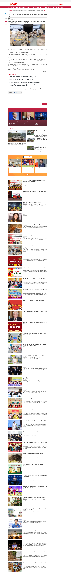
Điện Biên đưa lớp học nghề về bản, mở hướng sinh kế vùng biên (34, 279)
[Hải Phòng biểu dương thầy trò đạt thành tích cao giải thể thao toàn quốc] (15, 239)
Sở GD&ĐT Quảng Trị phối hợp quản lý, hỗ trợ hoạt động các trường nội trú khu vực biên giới (34, 181)
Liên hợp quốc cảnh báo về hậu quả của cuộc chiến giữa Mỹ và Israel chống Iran (25, 82)
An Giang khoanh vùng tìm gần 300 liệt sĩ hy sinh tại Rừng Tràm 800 (35, 410)
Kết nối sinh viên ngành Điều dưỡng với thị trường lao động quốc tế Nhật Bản (34, 334)
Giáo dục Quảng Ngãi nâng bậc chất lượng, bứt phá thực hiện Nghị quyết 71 (35, 290)
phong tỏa (39, 88)
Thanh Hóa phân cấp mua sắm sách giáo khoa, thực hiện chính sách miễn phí (35, 563)
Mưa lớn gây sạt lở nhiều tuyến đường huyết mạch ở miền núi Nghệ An (35, 552)
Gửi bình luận (45, 103)
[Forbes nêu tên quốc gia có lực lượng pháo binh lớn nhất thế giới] (30, 140)
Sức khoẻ (49, 7)
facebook (6, 16)
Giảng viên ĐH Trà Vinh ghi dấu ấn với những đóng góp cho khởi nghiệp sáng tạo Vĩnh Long (35, 487)
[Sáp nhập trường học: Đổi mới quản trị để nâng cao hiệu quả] (41, 163)
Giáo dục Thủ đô (61, 4)
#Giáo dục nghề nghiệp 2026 (16, 10)
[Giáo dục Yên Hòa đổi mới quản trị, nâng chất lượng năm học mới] (15, 196)
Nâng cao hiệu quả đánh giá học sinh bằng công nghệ (33, 431)
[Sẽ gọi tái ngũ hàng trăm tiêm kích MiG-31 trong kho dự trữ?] (30, 132)
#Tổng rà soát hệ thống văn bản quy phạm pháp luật (28, 10)
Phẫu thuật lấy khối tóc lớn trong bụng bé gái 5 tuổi (33, 453)
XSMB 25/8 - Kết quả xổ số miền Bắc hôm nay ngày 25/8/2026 (34, 267)
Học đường (37, 7)
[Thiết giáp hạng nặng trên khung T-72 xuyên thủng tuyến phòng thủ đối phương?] (17, 136)
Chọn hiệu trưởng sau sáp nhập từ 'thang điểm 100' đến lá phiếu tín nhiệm (34, 378)
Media (53, 7)
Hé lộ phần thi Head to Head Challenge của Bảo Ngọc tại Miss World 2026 (35, 421)
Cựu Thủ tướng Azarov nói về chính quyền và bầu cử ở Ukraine (15, 122)
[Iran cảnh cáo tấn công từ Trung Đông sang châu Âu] (41, 116)
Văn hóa (57, 7)
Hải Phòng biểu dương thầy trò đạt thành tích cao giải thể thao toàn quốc (35, 236)
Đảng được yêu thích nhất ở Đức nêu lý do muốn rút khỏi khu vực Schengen (28, 122)
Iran (26, 88)
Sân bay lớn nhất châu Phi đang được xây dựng (19, 85)
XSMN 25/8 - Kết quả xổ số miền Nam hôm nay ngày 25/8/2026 (35, 322)
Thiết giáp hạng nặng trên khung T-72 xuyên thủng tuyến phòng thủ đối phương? (17, 144)
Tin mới (6, 24)
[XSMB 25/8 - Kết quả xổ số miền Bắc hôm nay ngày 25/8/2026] (15, 272)
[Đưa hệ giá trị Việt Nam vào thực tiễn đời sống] (15, 206)
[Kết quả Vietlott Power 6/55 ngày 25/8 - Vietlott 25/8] (15, 261)
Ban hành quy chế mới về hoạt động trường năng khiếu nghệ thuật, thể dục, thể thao (34, 247)
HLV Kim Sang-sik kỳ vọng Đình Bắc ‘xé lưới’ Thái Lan (33, 519)
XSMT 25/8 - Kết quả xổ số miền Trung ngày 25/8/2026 (33, 300)
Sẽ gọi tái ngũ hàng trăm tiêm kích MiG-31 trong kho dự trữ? (40, 131)
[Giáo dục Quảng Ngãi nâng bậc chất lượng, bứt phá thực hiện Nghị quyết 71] (15, 294)
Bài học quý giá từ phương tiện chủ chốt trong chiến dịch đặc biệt (40, 147)
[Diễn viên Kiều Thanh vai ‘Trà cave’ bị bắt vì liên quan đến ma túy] (15, 217)
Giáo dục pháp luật (22, 7)
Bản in (6, 18)
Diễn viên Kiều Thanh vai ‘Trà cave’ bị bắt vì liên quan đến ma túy (34, 214)
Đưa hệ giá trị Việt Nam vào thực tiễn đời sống (32, 202)
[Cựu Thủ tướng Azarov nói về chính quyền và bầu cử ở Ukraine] (15, 116)
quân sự (22, 88)
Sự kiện (10, 10)
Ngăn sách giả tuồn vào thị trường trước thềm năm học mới (34, 497)
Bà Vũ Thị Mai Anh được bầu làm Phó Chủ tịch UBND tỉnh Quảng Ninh (35, 443)
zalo (6, 13)
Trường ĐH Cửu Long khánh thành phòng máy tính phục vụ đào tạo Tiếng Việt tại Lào (35, 389)
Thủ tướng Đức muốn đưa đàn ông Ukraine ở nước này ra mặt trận (22, 79)
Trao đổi (32, 7)
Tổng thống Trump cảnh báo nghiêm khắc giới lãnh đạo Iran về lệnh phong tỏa (25, 84)
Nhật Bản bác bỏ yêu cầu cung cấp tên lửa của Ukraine (27, 168)
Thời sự (16, 7)
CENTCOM (16, 88)
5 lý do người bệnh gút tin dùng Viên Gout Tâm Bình (33, 464)
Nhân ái (41, 7)
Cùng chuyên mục (13, 110)
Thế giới (45, 7)
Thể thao (61, 7)
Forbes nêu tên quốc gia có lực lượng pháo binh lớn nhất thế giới (40, 139)
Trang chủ (9, 7)
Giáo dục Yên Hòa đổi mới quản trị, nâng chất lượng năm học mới (34, 192)
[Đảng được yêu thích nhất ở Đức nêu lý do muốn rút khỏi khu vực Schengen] (28, 116)
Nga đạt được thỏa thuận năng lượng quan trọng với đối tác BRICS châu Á (24, 77)
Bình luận (6, 21)
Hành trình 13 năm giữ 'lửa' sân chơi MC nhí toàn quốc (33, 355)
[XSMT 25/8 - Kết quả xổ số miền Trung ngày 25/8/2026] (15, 305)
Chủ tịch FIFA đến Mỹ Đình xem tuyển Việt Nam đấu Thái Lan (34, 366)
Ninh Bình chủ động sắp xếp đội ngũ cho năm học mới (33, 398)
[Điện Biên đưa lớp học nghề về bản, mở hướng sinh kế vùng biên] (15, 283)
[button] (27, 174)
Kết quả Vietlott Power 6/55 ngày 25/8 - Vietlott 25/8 (33, 256)
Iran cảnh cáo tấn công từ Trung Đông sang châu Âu (41, 122)
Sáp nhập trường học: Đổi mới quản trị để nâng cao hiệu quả (40, 168)
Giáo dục (12, 7)
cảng (31, 88)
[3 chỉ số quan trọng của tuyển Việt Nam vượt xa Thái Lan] (15, 163)
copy (21, 92)
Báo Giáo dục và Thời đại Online (13, 4)
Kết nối (28, 7)
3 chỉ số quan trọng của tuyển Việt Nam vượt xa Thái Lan (14, 168)
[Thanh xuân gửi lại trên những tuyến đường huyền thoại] (15, 228)
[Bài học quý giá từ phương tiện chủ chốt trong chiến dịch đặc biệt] (30, 148)
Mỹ (34, 88)
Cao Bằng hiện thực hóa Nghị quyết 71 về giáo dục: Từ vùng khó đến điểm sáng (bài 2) (34, 509)
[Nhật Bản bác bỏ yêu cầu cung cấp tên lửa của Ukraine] (28, 163)
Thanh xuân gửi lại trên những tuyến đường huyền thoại (34, 224)
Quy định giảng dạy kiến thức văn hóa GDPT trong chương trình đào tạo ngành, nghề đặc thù (34, 345)
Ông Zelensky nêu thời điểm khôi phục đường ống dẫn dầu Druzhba (23, 76)
